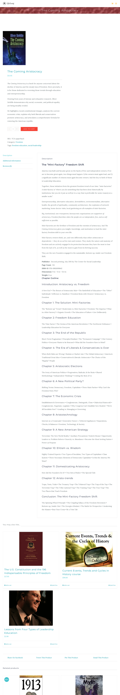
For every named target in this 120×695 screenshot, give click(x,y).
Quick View (55, 585)
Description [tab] (7, 155)
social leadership (34, 145)
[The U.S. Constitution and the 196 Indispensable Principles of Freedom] (31, 549)
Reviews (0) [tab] (7, 166)
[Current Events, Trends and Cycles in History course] (89, 549)
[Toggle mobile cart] (112, 4)
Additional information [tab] (12, 161)
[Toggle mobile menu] (116, 4)
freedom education (19, 145)
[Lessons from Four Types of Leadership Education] (31, 608)
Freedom (19, 142)
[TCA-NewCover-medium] (30, 48)
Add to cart (29, 129)
